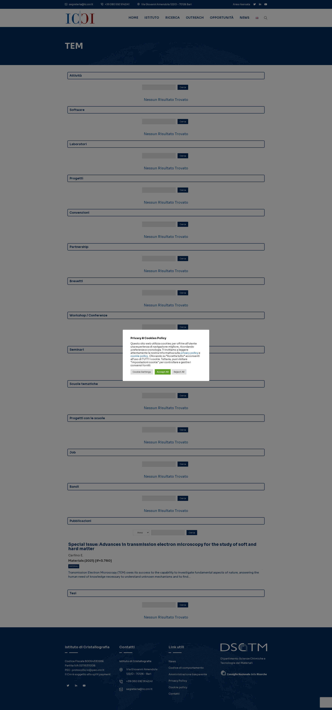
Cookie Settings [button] (142, 371)
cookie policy (139, 356)
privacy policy (189, 352)
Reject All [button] (179, 371)
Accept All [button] (163, 371)
